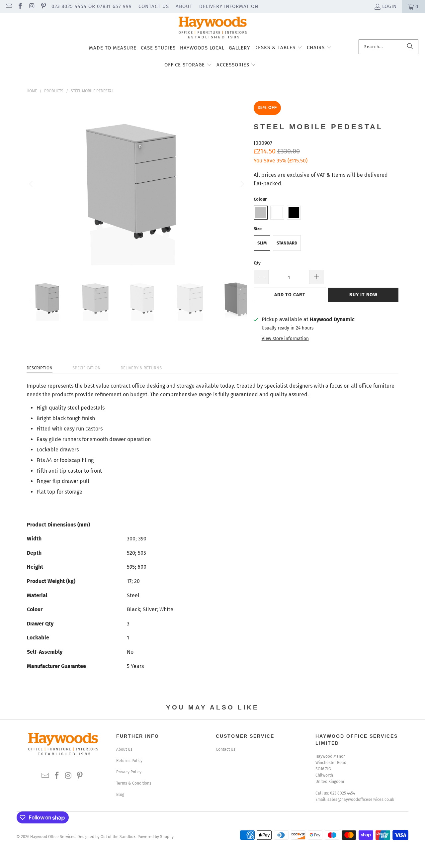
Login (389, 6)
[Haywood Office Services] (213, 28)
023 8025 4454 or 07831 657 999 (91, 6)
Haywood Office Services (52, 836)
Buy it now (363, 295)
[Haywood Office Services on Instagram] (31, 7)
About (184, 6)
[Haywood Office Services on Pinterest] (43, 7)
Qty (257, 262)
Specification (86, 367)
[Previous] (31, 184)
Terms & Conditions (133, 783)
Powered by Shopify (155, 836)
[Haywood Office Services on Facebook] (20, 7)
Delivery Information (228, 6)
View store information (285, 338)
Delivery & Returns (141, 367)
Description (39, 367)
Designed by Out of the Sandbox (106, 836)
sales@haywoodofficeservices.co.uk (360, 799)
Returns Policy (129, 760)
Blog (120, 794)
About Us (124, 749)
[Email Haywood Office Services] (8, 7)
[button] (278, 48)
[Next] (242, 184)
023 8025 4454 (342, 793)
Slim (262, 242)
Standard (287, 242)
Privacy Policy (128, 772)
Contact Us (153, 6)
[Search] (410, 47)
